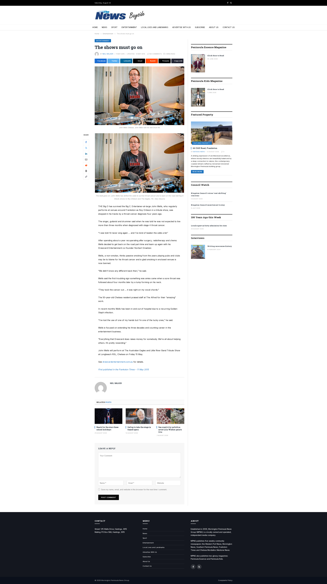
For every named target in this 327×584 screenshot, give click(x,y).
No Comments (155, 54)
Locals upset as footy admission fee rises (209, 225)
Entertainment (129, 27)
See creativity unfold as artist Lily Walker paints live (170, 429)
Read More (197, 172)
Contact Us (229, 27)
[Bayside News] (120, 15)
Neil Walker (108, 54)
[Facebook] (86, 142)
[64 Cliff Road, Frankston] (211, 133)
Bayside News (199, 152)
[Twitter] (86, 148)
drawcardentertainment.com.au (118, 362)
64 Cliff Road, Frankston (205, 148)
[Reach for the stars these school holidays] (108, 416)
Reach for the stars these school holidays (107, 428)
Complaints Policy (225, 580)
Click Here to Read (215, 55)
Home (95, 27)
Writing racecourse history (219, 246)
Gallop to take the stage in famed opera (139, 428)
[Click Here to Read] (198, 63)
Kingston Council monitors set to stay (208, 205)
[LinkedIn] (86, 154)
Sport (114, 27)
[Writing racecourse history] (198, 252)
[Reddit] (86, 165)
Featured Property (201, 143)
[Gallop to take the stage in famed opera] (139, 416)
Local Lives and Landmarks (154, 27)
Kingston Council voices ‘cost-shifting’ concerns (208, 194)
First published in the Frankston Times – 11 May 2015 (123, 369)
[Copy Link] (86, 177)
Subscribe (200, 27)
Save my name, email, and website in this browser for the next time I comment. (134, 489)
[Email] (86, 159)
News (104, 27)
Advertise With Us (181, 27)
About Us (213, 27)
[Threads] (86, 171)
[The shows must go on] (139, 95)
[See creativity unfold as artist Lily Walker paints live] (170, 416)
